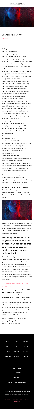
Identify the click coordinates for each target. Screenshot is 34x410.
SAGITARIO (26, 351)
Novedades (5, 31)
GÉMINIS (25, 341)
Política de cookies (23, 399)
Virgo (10, 31)
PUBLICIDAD (17, 378)
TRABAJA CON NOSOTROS (17, 383)
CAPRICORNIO (8, 356)
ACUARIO (16, 356)
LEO (17, 346)
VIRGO (26, 346)
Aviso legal (17, 401)
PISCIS (26, 356)
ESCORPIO (17, 351)
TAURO (17, 341)
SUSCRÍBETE (17, 373)
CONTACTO (17, 368)
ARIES (8, 341)
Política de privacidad (10, 399)
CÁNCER (8, 346)
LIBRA (8, 351)
